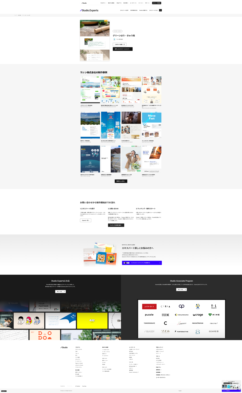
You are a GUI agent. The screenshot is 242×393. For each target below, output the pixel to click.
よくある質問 (158, 360)
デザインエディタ (78, 349)
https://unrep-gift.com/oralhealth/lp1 (149, 108)
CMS (76, 351)
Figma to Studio (79, 363)
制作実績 (19, 15)
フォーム (77, 353)
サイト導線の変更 (105, 371)
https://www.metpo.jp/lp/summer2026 (108, 106)
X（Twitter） (77, 386)
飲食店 (130, 357)
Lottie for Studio (79, 365)
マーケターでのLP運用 (106, 369)
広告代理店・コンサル (133, 353)
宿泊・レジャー (105, 360)
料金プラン (158, 367)
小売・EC (131, 359)
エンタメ (104, 362)
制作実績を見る (134, 10)
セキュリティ (77, 359)
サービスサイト (105, 355)
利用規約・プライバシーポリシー (163, 375)
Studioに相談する (143, 10)
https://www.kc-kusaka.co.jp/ (148, 175)
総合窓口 (158, 358)
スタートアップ (132, 355)
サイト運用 (77, 357)
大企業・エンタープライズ (134, 349)
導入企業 (77, 374)
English (180, 390)
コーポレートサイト (106, 351)
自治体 (103, 364)
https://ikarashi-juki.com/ (106, 175)
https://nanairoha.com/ (126, 175)
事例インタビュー (78, 372)
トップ (15, 15)
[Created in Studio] (4, 391)
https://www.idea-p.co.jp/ (85, 106)
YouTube (84, 386)
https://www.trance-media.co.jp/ (128, 106)
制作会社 (131, 351)
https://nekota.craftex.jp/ (85, 175)
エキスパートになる (153, 10)
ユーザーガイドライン (161, 377)
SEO (76, 355)
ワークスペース (78, 361)
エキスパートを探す (124, 10)
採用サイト (104, 353)
